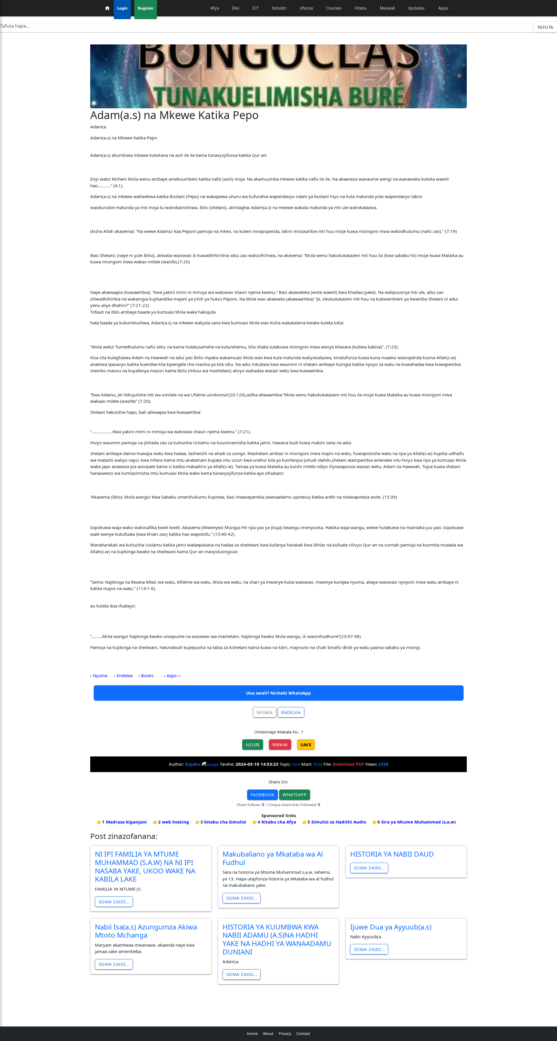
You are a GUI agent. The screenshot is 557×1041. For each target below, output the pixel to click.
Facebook (262, 794)
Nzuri (253, 744)
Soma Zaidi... (114, 902)
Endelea (291, 712)
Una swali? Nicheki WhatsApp (278, 693)
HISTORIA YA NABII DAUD (392, 854)
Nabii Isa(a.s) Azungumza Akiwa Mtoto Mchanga (146, 931)
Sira (296, 764)
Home (252, 1033)
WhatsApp (294, 794)
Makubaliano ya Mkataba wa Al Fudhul (273, 858)
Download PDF (348, 764)
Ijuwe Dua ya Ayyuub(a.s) (390, 927)
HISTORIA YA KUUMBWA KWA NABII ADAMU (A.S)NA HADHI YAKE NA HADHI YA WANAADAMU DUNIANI (277, 939)
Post (318, 764)
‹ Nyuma (98, 675)
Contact (303, 1033)
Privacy (285, 1033)
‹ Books (145, 675)
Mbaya (280, 744)
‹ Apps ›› (172, 675)
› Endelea (123, 675)
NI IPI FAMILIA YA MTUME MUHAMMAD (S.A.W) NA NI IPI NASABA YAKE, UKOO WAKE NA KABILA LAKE (145, 866)
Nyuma (264, 712)
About (268, 1033)
